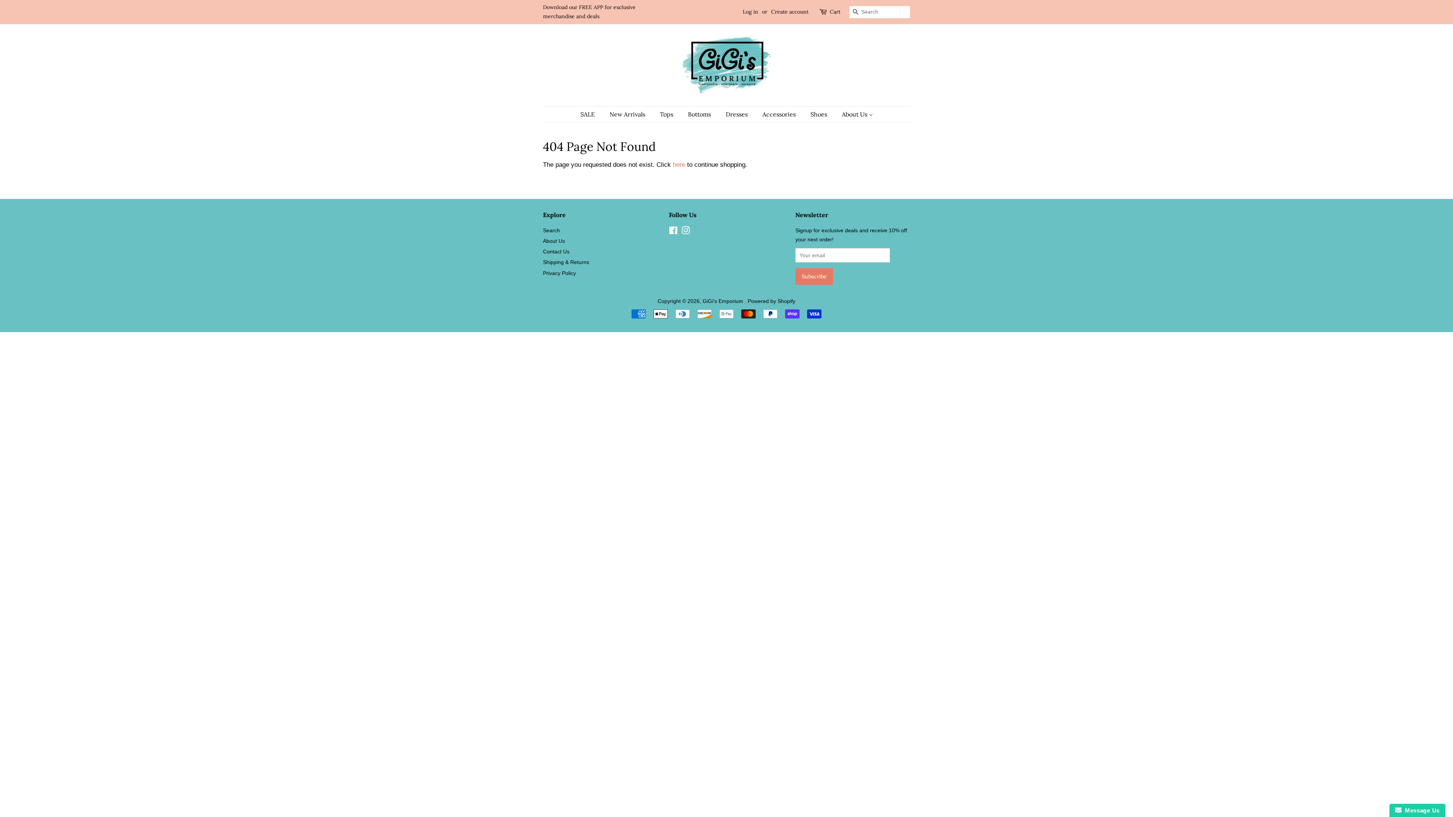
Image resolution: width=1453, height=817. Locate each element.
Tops (666, 114)
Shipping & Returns (566, 262)
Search (551, 230)
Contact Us (556, 252)
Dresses (737, 114)
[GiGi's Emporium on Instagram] (685, 232)
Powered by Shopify (771, 301)
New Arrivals (627, 114)
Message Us (1421, 810)
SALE (587, 114)
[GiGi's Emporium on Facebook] (673, 232)
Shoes (819, 114)
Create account (790, 11)
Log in (750, 11)
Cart (835, 11)
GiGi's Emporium (724, 301)
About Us (855, 114)
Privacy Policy (559, 273)
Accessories (779, 114)
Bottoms (699, 114)
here (679, 164)
